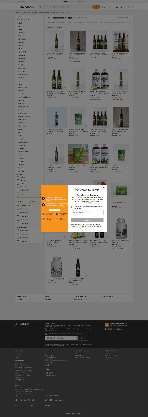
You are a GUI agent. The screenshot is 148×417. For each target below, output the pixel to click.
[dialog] (74, 208)
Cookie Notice (87, 203)
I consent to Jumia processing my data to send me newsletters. (88, 207)
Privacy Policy (92, 201)
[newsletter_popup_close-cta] (104, 188)
